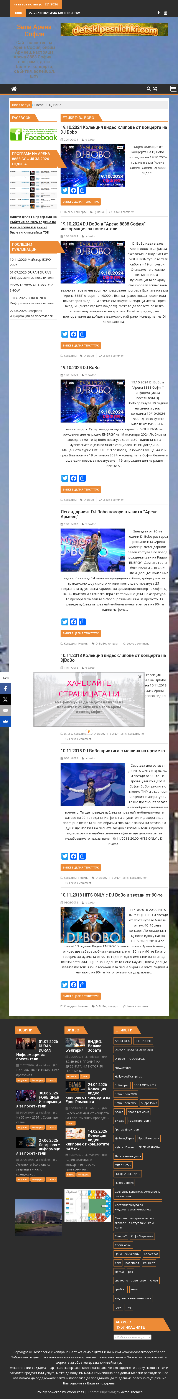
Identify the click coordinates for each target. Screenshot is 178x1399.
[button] (89, 689)
